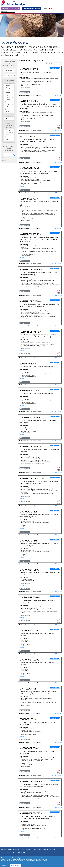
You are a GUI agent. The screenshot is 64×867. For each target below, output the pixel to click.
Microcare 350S (29, 597)
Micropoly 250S (29, 569)
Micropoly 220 (29, 630)
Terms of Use (10, 852)
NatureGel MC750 (30, 813)
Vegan (7, 139)
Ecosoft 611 (27, 719)
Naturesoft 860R (30, 269)
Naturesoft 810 (29, 331)
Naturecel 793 (28, 198)
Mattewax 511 (28, 688)
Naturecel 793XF (29, 234)
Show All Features (56, 95)
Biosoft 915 (26, 136)
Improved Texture (8, 95)
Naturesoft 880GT (31, 478)
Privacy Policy (18, 852)
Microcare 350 (28, 748)
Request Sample (54, 68)
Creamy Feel (8, 88)
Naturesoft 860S (30, 781)
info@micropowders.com (49, 849)
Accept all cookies (15, 865)
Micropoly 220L (29, 659)
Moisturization (8, 102)
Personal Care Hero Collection (11, 8)
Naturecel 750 (28, 100)
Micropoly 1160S (30, 417)
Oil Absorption (8, 104)
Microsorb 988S (29, 168)
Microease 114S (28, 540)
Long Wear (8, 97)
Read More (22, 89)
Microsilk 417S (29, 69)
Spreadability (8, 111)
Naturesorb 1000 (30, 301)
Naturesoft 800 (29, 446)
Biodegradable (8, 130)
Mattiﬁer (8, 99)
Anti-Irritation (8, 85)
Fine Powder (8, 118)
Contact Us (3, 852)
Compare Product (25, 92)
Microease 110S (28, 511)
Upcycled (8, 137)
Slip (7, 106)
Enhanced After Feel (8, 90)
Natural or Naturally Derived (8, 134)
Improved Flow (8, 92)
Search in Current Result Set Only (8, 159)
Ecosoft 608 (27, 363)
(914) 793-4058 (38, 849)
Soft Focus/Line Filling (8, 109)
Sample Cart (47, 8)
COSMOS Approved (8, 132)
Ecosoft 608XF (28, 390)
